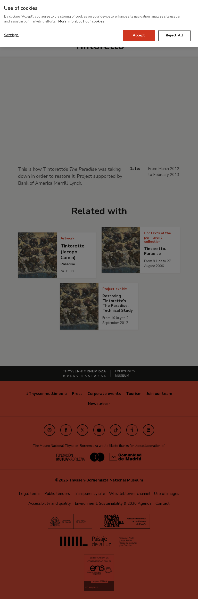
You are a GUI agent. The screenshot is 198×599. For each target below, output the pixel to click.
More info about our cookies (81, 21)
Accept (139, 35)
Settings (11, 35)
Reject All (174, 35)
